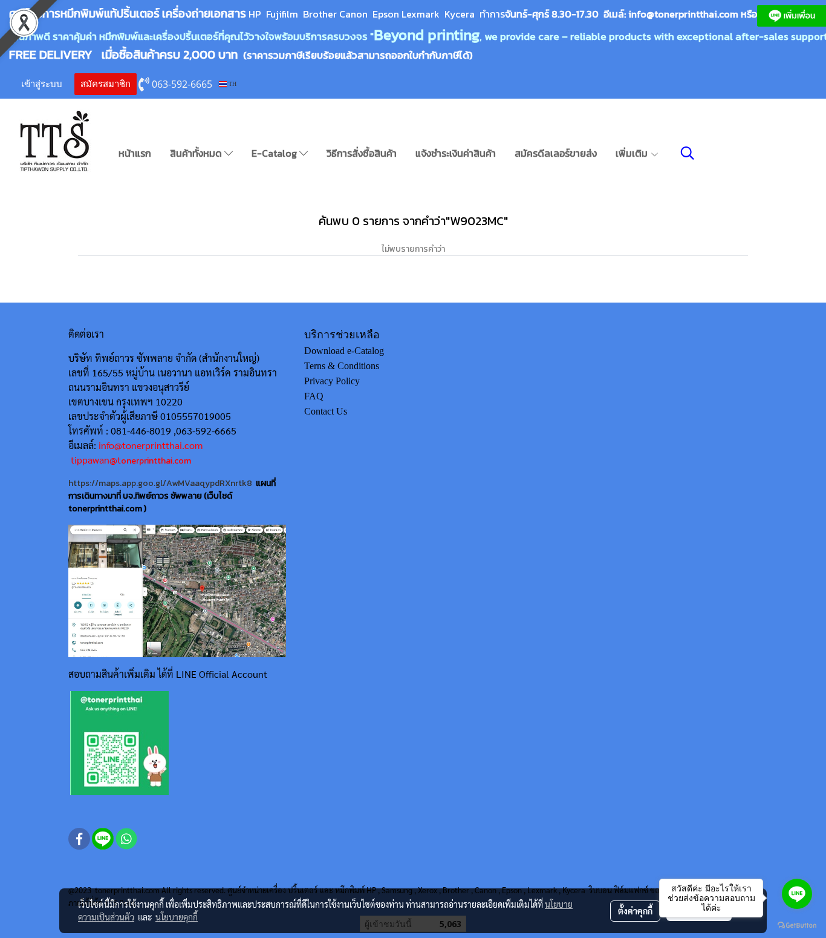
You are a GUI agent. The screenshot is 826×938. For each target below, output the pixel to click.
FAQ (314, 396)
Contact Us (325, 411)
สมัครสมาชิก (105, 84)
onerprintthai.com (156, 460)
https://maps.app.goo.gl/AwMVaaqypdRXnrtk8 (160, 483)
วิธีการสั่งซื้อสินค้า (362, 153)
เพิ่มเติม (633, 153)
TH (231, 83)
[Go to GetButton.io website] (797, 926)
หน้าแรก (135, 153)
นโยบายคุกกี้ (176, 916)
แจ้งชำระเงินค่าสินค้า (455, 153)
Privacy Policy (332, 381)
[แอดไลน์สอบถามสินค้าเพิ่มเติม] (119, 742)
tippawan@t (96, 459)
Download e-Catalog (344, 351)
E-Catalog (275, 153)
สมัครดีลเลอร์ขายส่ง (556, 153)
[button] (687, 153)
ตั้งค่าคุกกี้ (635, 910)
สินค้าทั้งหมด (197, 153)
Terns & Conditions (341, 366)
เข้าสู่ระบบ (41, 84)
